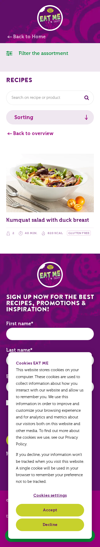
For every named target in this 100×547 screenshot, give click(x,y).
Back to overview (33, 133)
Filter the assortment (42, 53)
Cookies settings (50, 495)
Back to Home (29, 37)
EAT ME (50, 18)
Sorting (23, 117)
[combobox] (50, 98)
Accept (50, 510)
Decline (50, 524)
